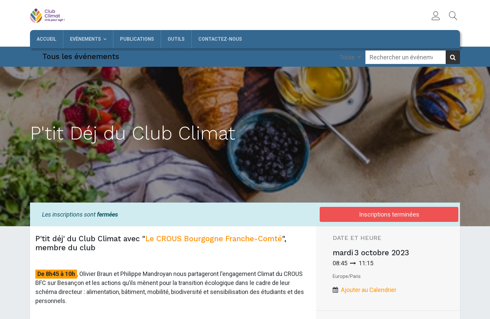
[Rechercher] (453, 57)
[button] (453, 15)
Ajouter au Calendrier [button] (368, 289)
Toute (347, 57)
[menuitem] (46, 39)
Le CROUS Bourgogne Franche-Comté (213, 238)
